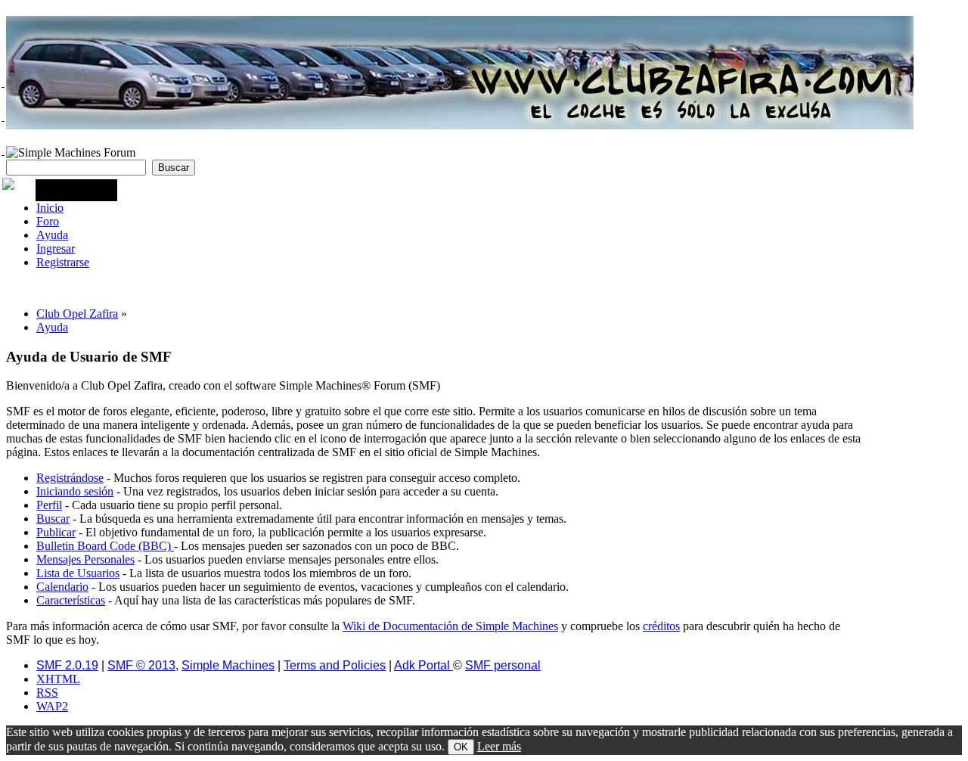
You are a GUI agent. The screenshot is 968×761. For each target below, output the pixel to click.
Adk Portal (423, 665)
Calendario (62, 586)
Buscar (53, 518)
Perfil (49, 505)
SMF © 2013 (141, 665)
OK (461, 747)
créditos (661, 626)
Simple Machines (228, 665)
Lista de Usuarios (77, 573)
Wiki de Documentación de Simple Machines (450, 626)
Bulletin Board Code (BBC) (105, 545)
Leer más (499, 746)
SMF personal (503, 665)
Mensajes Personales (85, 559)
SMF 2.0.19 (67, 665)
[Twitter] (3, 82)
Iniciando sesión (74, 491)
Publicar (56, 532)
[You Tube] (3, 150)
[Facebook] (3, 116)
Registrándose (70, 477)
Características (70, 600)
